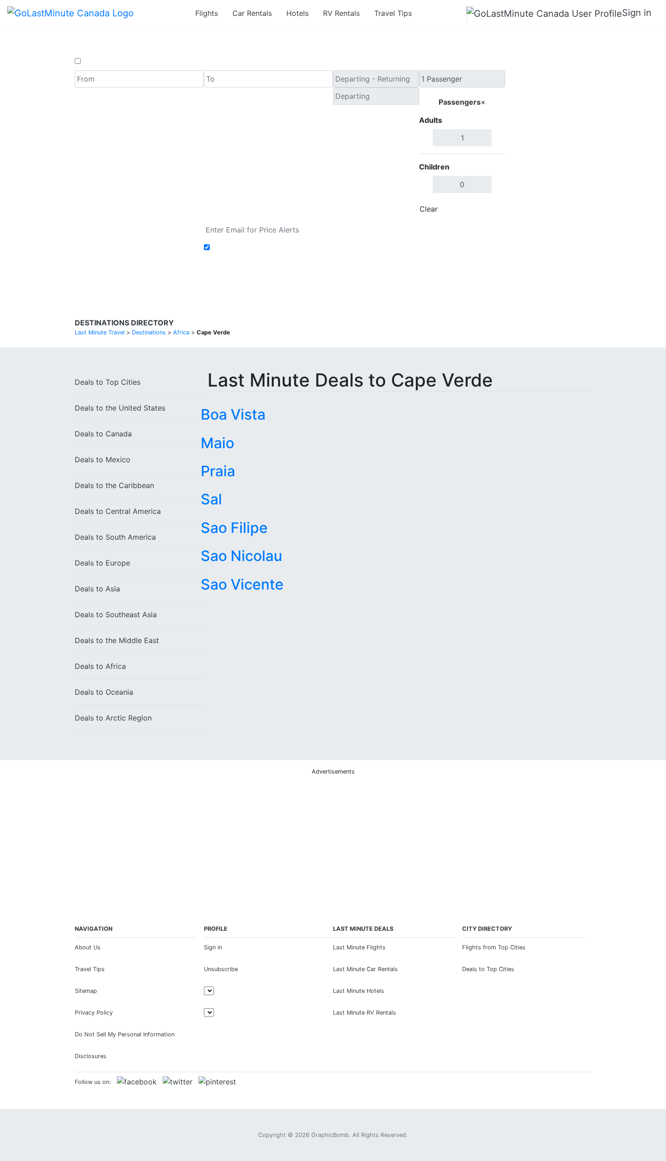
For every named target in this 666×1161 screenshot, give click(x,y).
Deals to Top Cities (488, 969)
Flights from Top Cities (494, 947)
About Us (88, 947)
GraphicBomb (330, 1135)
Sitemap (86, 990)
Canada (103, 433)
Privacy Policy (94, 1012)
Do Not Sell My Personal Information (124, 1034)
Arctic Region (113, 717)
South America (115, 537)
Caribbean (114, 485)
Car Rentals (252, 13)
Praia (218, 471)
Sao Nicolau (241, 556)
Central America (118, 511)
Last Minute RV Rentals (364, 1012)
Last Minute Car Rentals (365, 969)
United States (120, 407)
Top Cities (107, 382)
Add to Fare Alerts (244, 247)
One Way (98, 61)
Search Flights (548, 144)
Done (490, 208)
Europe (102, 562)
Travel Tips (393, 13)
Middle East (117, 640)
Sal (211, 499)
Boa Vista (233, 414)
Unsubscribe (221, 969)
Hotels (297, 13)
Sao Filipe (234, 528)
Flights (206, 13)
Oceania (104, 692)
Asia (97, 588)
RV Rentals (341, 13)
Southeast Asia (116, 614)
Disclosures (90, 1056)
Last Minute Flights (359, 947)
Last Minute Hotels (358, 990)
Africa (100, 666)
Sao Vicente (242, 584)
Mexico (102, 459)
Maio (217, 443)
